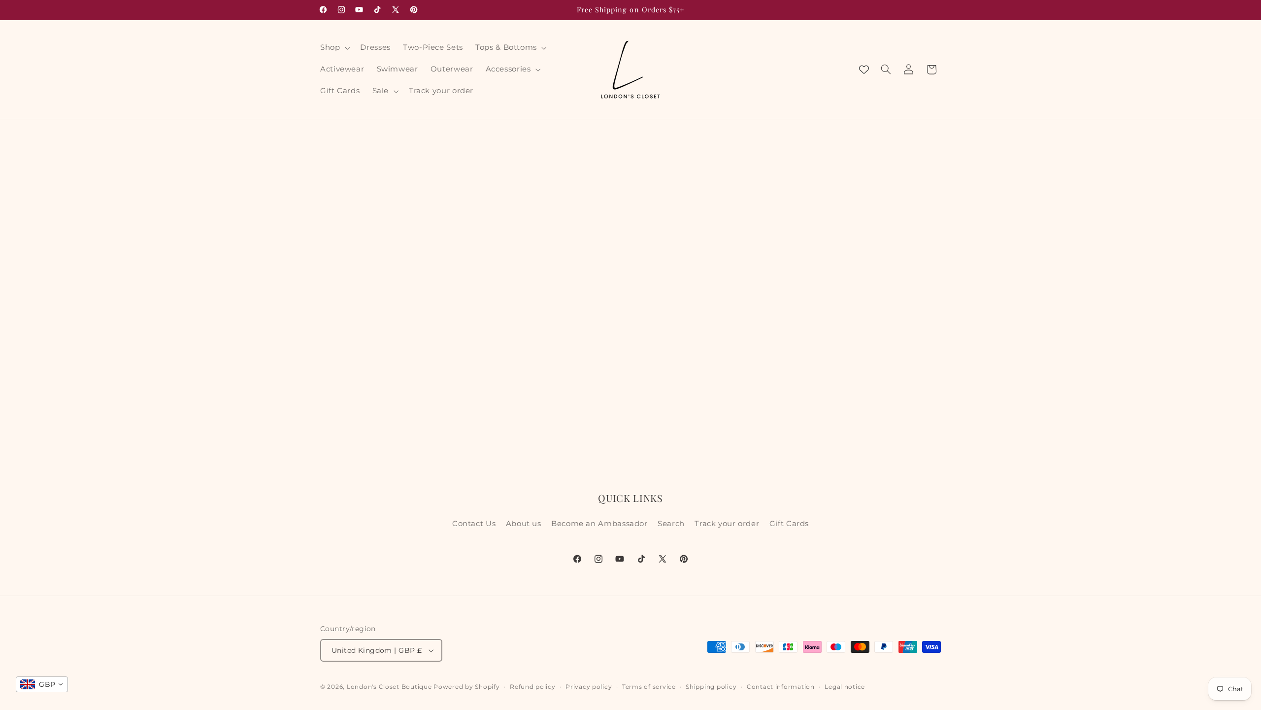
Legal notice (845, 686)
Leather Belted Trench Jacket (113, 661)
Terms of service (649, 686)
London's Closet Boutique (389, 686)
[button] (334, 48)
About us (523, 523)
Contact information (781, 686)
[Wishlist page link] (864, 69)
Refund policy (533, 686)
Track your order (727, 523)
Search (671, 523)
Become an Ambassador (599, 523)
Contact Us (474, 523)
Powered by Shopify (466, 686)
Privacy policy (588, 686)
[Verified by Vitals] (114, 674)
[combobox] (42, 684)
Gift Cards (789, 523)
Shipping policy (711, 686)
